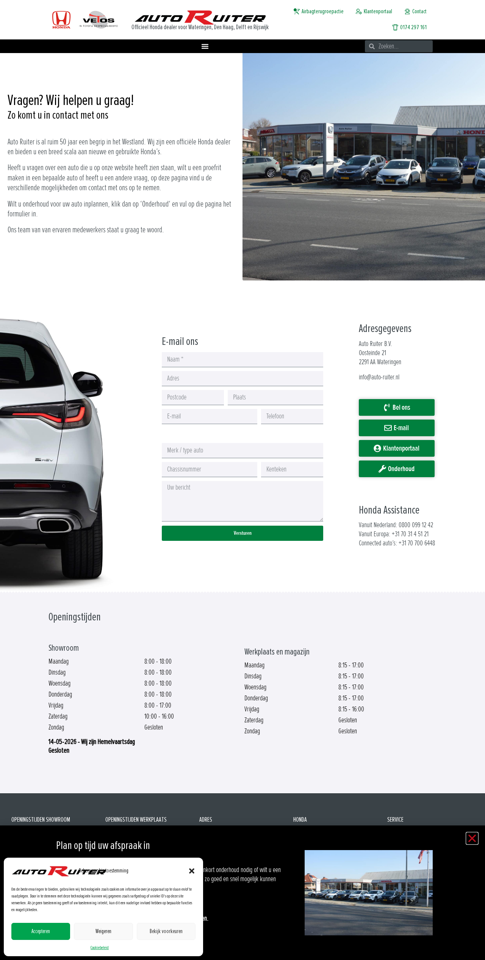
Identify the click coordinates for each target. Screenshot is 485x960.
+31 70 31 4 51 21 (410, 534)
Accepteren (40, 931)
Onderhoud (155, 204)
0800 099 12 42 (416, 524)
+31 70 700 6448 (417, 543)
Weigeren (103, 931)
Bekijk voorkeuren (166, 931)
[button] (192, 871)
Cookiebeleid (100, 948)
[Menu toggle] (205, 46)
